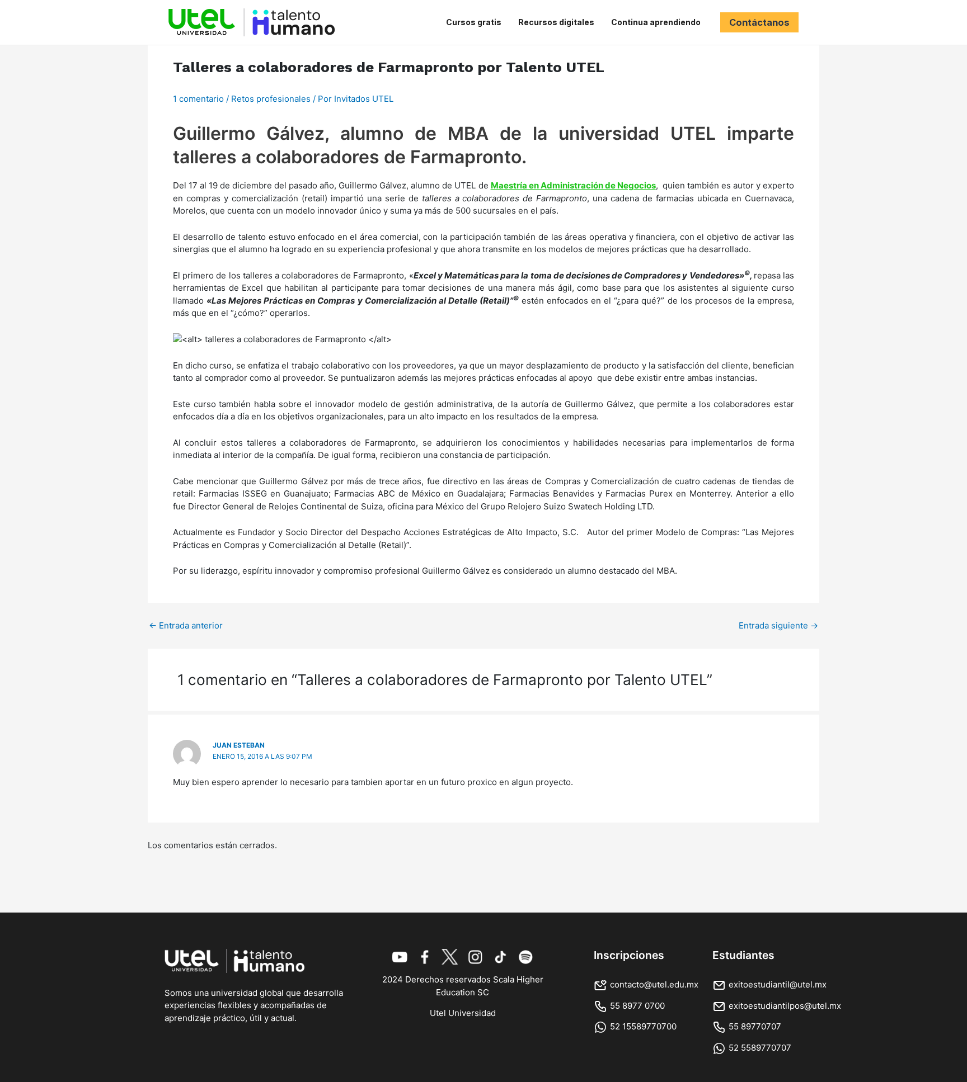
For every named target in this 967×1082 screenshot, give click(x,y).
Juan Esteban (239, 745)
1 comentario (198, 98)
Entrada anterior (186, 625)
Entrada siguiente (778, 625)
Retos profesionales (271, 98)
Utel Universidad (463, 1013)
